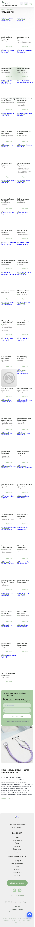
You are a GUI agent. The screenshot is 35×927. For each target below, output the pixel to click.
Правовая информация (17, 909)
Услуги (17, 837)
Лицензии (17, 906)
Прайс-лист (17, 849)
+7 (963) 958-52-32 (17, 827)
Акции (17, 843)
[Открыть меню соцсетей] (29, 914)
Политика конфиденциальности (17, 912)
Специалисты (17, 840)
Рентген (17, 875)
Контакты (17, 852)
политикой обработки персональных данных (17, 721)
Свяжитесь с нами (17, 716)
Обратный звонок (17, 883)
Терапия (17, 866)
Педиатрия (17, 861)
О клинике (17, 846)
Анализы (17, 869)
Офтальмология (17, 872)
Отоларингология (17, 864)
